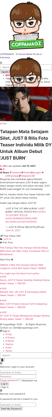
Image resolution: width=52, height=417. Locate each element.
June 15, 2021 (13, 230)
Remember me (29, 380)
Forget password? (9, 380)
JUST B (7, 239)
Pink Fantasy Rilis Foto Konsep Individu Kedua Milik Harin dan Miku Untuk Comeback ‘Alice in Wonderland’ (24, 251)
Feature (9, 344)
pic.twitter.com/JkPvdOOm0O (21, 221)
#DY (16, 215)
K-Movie (10, 340)
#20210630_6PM (28, 218)
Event (9, 347)
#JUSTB (39, 211)
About (9, 350)
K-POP (3, 123)
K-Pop (9, 334)
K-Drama (10, 337)
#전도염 (24, 215)
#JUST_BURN (13, 218)
